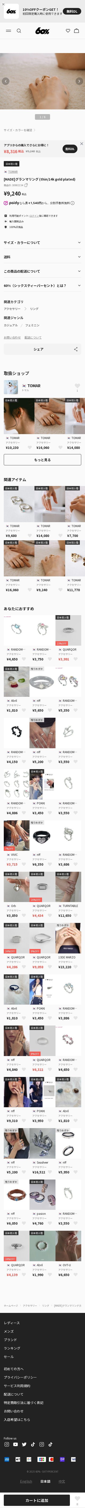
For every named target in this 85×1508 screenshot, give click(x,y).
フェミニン (32, 325)
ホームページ (11, 1305)
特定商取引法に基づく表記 (23, 1402)
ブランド (10, 1339)
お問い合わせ (12, 337)
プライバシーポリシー (20, 1377)
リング (34, 309)
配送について (33, 337)
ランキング (12, 1348)
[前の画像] (5, 81)
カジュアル (11, 325)
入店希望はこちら (17, 1419)
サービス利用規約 (17, 1385)
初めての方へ (14, 1368)
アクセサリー (12, 309)
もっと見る (42, 459)
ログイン (34, 215)
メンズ (9, 1331)
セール (9, 1356)
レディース (12, 1322)
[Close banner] (4, 4)
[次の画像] (79, 81)
